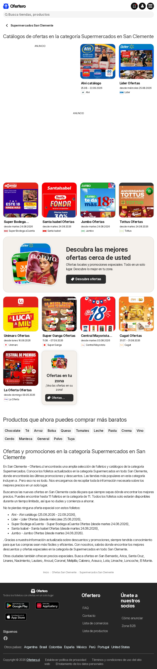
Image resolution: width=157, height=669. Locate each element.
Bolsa (52, 431)
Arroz (38, 431)
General (43, 439)
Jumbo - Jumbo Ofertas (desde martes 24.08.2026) (47, 533)
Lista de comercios (95, 623)
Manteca (25, 439)
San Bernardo (108, 556)
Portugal (103, 647)
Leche (98, 431)
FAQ (85, 608)
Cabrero (84, 561)
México (81, 647)
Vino (140, 431)
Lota (106, 561)
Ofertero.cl (33, 659)
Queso (66, 431)
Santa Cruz (136, 556)
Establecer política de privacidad (65, 659)
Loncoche (131, 561)
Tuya (71, 439)
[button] (142, 6)
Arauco (96, 561)
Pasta (112, 431)
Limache (116, 561)
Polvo (58, 439)
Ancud (48, 561)
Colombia (55, 647)
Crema (126, 431)
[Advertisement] (40, 76)
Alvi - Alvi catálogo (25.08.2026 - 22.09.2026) (43, 514)
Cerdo (9, 439)
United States (120, 647)
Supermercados (14, 471)
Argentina (30, 647)
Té (27, 431)
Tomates (82, 431)
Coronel (59, 561)
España (69, 647)
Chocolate (12, 431)
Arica (123, 556)
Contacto (88, 616)
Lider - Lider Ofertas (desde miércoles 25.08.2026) (46, 519)
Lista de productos (95, 631)
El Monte (146, 561)
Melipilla (72, 561)
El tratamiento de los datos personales (79, 664)
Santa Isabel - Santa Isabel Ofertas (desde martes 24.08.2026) (54, 528)
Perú (92, 647)
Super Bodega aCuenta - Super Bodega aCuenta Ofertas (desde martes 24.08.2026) (70, 524)
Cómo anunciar (132, 618)
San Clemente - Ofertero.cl (25, 466)
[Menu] (150, 6)
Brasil (43, 647)
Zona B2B (129, 626)
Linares (8, 561)
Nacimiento (22, 561)
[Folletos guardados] (134, 6)
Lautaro (36, 561)
